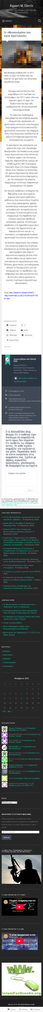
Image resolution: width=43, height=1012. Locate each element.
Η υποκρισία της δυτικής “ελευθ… (22, 741)
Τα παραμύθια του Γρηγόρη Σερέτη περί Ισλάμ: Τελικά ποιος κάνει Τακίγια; (21, 618)
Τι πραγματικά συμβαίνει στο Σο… (23, 766)
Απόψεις (7, 651)
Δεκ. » (10, 711)
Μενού (8, 21)
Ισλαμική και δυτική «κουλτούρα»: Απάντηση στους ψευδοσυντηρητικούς (20, 560)
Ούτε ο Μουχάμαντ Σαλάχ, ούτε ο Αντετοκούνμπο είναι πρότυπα (16, 627)
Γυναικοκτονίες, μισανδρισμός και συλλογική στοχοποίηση (17, 587)
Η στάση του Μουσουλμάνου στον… (25, 760)
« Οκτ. (4, 711)
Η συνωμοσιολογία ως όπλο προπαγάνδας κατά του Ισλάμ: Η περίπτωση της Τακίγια (20, 612)
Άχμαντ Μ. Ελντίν (21, 6)
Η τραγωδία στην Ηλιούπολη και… (22, 747)
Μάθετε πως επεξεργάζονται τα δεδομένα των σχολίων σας (20, 504)
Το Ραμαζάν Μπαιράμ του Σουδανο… (22, 729)
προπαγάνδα (13, 399)
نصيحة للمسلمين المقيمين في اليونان (19, 571)
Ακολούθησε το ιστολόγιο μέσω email (16, 814)
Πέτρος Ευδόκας (15, 728)
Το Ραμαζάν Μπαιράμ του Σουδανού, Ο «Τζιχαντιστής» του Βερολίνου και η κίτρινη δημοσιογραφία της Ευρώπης (21, 550)
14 (21, 698)
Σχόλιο (30, 490)
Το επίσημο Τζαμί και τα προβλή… (27, 778)
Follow (6, 837)
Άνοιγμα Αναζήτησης (39, 20)
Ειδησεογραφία (15, 395)
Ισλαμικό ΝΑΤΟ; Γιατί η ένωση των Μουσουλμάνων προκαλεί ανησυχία (17, 530)
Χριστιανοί (31, 401)
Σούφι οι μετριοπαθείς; (12, 623)
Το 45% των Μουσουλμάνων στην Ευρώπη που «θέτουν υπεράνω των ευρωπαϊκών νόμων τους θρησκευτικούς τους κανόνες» (22, 416)
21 (21, 703)
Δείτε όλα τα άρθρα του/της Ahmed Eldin (25, 379)
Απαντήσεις (8, 655)
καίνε (38, 401)
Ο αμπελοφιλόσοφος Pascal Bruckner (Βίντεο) (20, 408)
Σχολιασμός (8, 666)
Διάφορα (6, 659)
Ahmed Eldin (13, 747)
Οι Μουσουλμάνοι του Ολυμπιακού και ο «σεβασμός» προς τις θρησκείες (19, 605)
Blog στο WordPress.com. (21, 1004)
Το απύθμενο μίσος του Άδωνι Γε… (21, 784)
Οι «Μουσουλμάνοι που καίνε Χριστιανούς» (17, 34)
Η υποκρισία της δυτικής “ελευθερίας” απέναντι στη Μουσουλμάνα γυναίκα (18, 578)
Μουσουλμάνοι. (21, 401)
